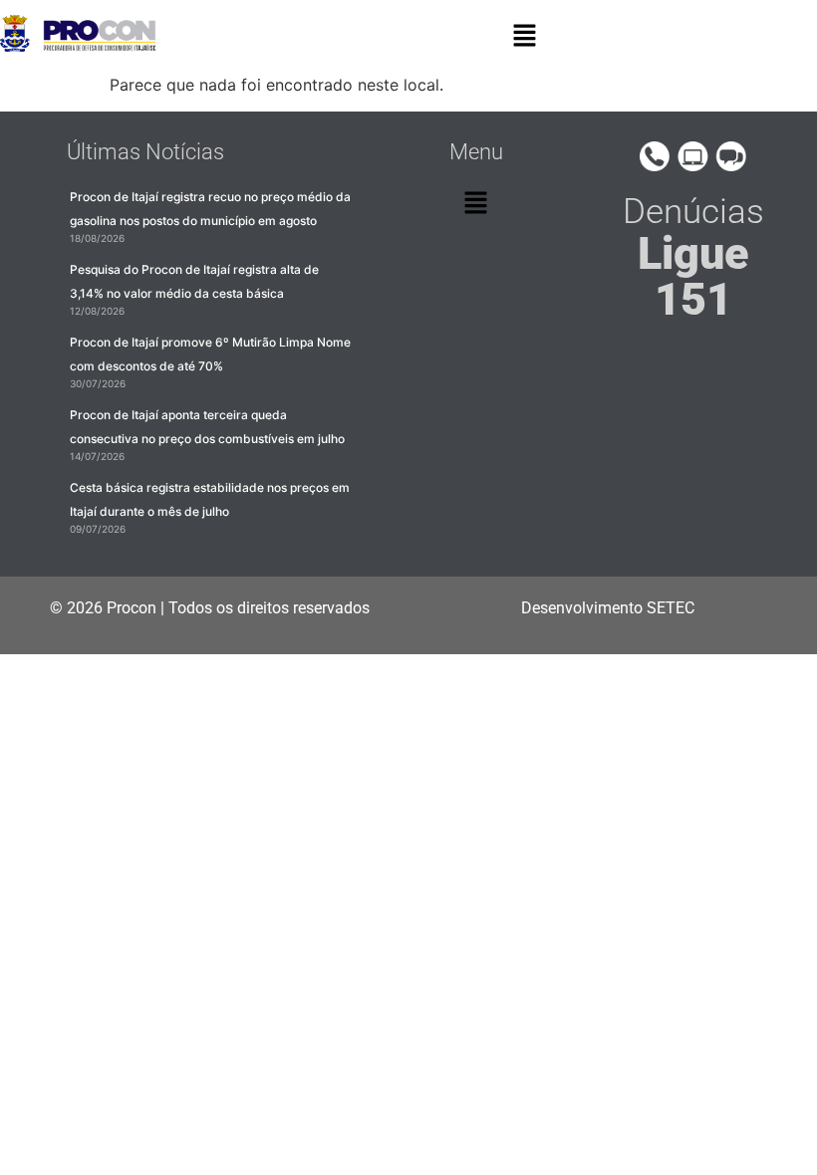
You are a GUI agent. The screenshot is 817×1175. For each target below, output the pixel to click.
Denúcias (693, 257)
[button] (525, 36)
